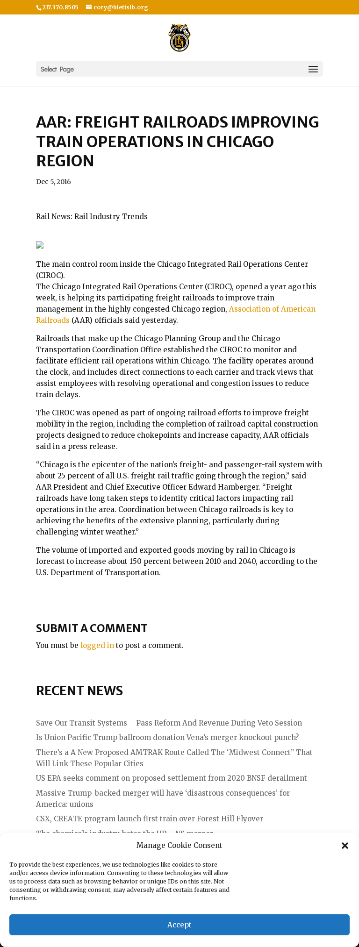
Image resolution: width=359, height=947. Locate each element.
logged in (97, 645)
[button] (345, 845)
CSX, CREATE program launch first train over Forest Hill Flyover (149, 818)
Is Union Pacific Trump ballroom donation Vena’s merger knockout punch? (167, 737)
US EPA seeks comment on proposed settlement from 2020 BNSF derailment (171, 778)
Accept (179, 924)
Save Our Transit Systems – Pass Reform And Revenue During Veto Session (169, 723)
